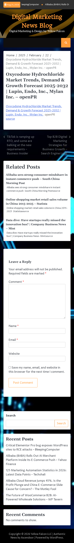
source (10, 119)
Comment (16, 282)
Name (14, 326)
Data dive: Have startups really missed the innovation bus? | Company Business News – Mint (36, 224)
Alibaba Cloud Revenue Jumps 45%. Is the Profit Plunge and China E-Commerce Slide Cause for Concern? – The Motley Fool (34, 485)
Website (14, 354)
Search (11, 416)
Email (13, 340)
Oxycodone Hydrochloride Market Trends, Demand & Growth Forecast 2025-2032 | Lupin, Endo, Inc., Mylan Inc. (34, 110)
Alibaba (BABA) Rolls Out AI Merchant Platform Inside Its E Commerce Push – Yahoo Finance (36, 460)
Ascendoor (27, 537)
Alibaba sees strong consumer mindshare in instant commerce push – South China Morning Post (37, 179)
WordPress (56, 537)
